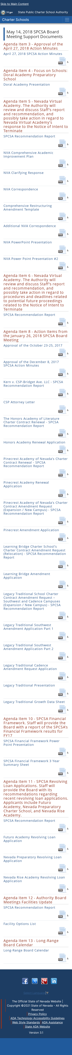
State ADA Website (37, 1026)
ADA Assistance (52, 1022)
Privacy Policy (37, 1014)
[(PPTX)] (62, 91)
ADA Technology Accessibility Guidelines (37, 1018)
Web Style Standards (26, 1022)
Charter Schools (14, 20)
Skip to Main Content (15, 4)
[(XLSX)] (62, 931)
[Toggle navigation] (67, 19)
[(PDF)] (62, 61)
